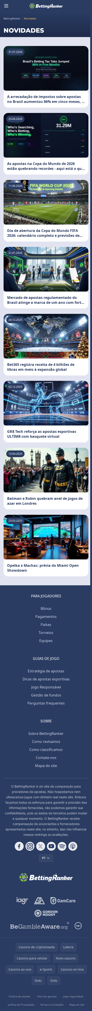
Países (46, 624)
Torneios (46, 632)
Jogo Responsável (46, 687)
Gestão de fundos (46, 695)
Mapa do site (46, 765)
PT (44, 858)
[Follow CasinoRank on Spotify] (62, 846)
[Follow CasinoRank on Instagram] (29, 846)
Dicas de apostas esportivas (46, 679)
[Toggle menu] (6, 5)
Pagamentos (46, 616)
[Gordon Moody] (46, 913)
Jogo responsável (73, 996)
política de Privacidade (21, 1004)
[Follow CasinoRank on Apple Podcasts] (72, 846)
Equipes (46, 640)
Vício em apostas (46, 996)
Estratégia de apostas (46, 671)
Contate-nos (46, 757)
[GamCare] (62, 900)
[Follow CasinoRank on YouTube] (51, 846)
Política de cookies (19, 996)
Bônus (46, 608)
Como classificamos (46, 749)
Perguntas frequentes (46, 703)
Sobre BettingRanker (46, 733)
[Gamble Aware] (39, 925)
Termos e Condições (51, 1004)
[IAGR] (22, 900)
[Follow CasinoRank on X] (40, 846)
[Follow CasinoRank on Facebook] (19, 846)
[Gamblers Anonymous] (39, 900)
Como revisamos (46, 741)
